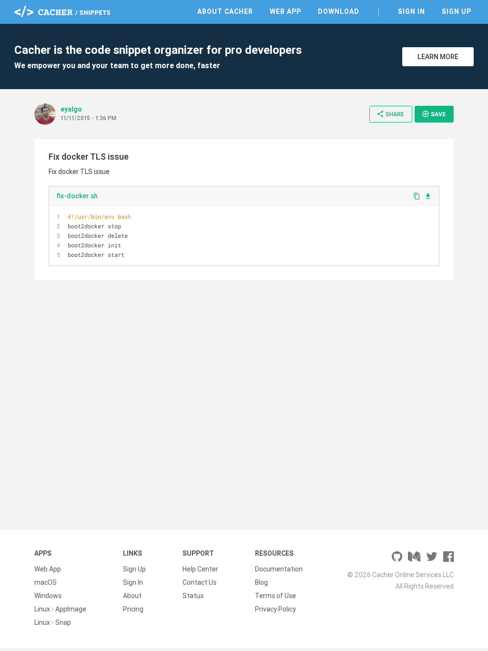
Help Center (200, 569)
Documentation (279, 569)
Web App (285, 11)
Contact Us (199, 582)
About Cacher (225, 11)
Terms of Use (275, 595)
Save (434, 114)
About (132, 595)
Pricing (133, 609)
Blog (261, 582)
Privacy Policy (275, 609)
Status (193, 595)
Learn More (437, 56)
